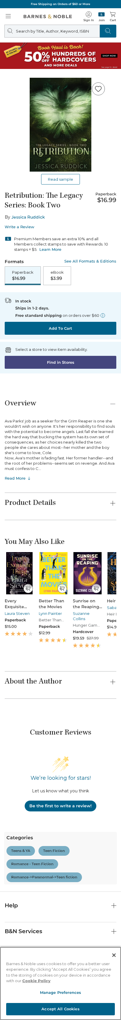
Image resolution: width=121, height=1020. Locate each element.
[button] (60, 510)
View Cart (105, 969)
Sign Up (14, 1002)
